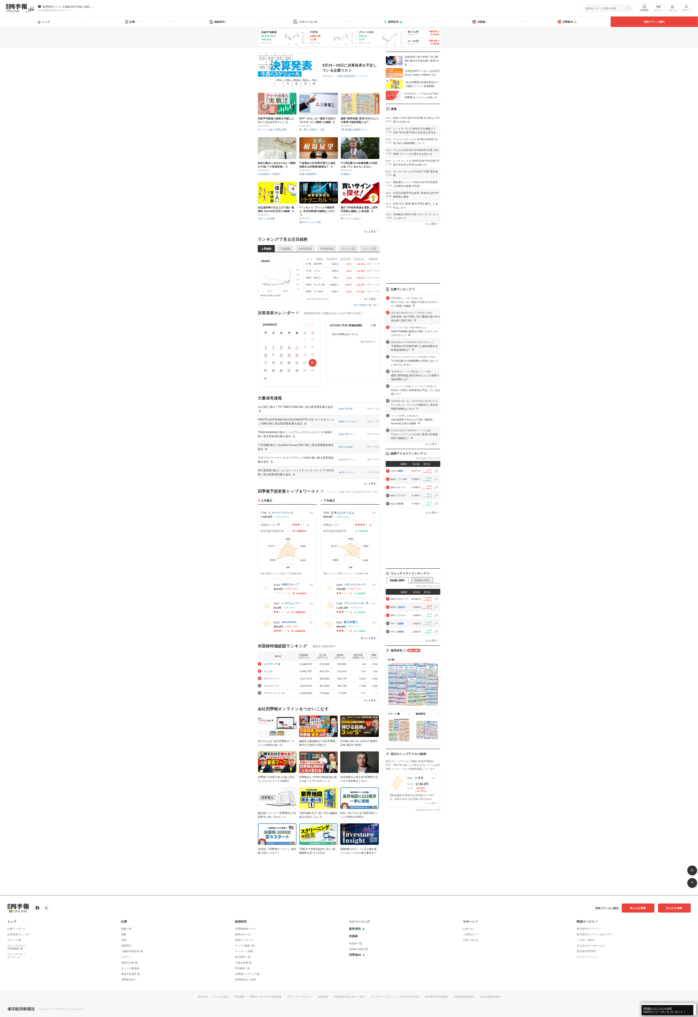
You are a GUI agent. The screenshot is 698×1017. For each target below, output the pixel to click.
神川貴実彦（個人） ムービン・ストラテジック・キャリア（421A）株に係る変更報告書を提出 (296, 472)
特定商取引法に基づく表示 (349, 996)
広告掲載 (239, 996)
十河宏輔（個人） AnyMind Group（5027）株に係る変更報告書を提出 (296, 447)
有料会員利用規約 (464, 996)
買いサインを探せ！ (351, 218)
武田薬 (400, 503)
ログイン (686, 9)
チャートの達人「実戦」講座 (272, 129)
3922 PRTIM (345, 408)
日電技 (400, 470)
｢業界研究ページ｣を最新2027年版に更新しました (69, 6)
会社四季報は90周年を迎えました (55, 10)
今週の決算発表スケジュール (352, 76)
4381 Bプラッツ (347, 459)
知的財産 (323, 996)
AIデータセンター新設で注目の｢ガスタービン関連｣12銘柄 (317, 120)
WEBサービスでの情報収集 (266, 996)
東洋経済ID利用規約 (436, 996)
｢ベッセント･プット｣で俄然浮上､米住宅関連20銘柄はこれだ (317, 209)
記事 (132, 21)
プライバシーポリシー (300, 996)
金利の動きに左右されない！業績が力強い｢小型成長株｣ (277, 164)
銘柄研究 (219, 21)
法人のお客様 (674, 908)
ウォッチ (672, 10)
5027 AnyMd (345, 446)
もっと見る (370, 231)
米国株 (481, 21)
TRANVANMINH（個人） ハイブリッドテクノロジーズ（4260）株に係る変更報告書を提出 (295, 434)
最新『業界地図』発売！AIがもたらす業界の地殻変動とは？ (360, 120)
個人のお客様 (638, 908)
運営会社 (203, 996)
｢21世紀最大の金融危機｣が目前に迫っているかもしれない (359, 164)
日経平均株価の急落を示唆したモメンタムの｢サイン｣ (276, 120)
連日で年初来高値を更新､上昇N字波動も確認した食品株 (359, 209)
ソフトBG (402, 479)
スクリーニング (308, 21)
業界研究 (393, 21)
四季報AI (568, 21)
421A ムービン (347, 472)
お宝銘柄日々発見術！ (269, 174)
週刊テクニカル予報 (310, 222)
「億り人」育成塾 (266, 218)
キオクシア (402, 599)
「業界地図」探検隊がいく (354, 129)
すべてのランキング (365, 305)
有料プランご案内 (654, 21)
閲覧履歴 (644, 10)
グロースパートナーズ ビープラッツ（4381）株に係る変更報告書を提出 (296, 460)
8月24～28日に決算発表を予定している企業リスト (349, 67)
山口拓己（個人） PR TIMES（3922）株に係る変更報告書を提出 (295, 407)
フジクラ (401, 495)
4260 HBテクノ (347, 434)
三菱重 (400, 623)
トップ (46, 21)
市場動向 (345, 174)
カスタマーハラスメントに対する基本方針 (395, 996)
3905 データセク (348, 421)
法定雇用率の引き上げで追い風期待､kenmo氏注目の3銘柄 (276, 209)
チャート (658, 10)
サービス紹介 (221, 996)
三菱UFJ (401, 607)
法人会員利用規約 (490, 996)
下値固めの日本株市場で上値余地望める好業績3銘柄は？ (317, 164)
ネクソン (401, 487)
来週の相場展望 (307, 174)
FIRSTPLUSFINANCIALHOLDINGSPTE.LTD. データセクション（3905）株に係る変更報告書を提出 (296, 421)
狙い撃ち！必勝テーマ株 (311, 129)
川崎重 (400, 631)
